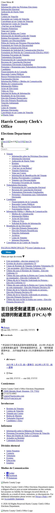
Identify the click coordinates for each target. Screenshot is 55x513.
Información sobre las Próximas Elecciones (19, 7)
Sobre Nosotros (12, 451)
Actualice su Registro (15, 438)
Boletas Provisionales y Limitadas (15, 38)
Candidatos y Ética (14, 420)
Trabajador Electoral (14, 418)
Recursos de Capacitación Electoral (16, 62)
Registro (4, 14)
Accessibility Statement (14, 499)
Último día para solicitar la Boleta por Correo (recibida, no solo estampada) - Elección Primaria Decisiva (29, 286)
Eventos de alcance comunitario (21, 263)
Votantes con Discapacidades (13, 40)
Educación (10, 460)
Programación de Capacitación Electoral (18, 60)
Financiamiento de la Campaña (14, 72)
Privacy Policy (42, 496)
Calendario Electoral (15, 440)
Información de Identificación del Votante (18, 36)
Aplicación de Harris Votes (12, 12)
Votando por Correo (14, 413)
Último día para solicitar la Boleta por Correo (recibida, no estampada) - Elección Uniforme (29, 276)
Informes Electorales (9, 110)
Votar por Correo (8, 31)
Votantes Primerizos (9, 28)
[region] (27, 343)
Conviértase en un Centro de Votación (17, 21)
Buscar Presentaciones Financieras (15, 76)
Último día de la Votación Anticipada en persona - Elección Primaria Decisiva (27, 296)
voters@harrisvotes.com (14, 396)
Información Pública (9, 86)
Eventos (9, 458)
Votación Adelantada (10, 103)
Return (6, 327)
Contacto (10, 453)
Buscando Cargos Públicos (12, 74)
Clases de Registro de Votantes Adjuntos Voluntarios (30, 266)
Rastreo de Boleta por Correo (13, 33)
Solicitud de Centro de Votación (14, 24)
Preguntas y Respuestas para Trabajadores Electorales (23, 67)
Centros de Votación (9, 16)
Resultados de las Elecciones (13, 96)
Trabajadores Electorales (11, 57)
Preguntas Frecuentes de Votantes (15, 55)
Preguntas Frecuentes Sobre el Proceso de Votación (28, 433)
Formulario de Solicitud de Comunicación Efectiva (22, 50)
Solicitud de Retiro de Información (15, 93)
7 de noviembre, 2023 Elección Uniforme (25, 268)
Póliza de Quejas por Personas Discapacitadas (20, 43)
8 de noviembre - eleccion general (22, 261)
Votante (4, 4)
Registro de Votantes (15, 408)
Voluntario (10, 456)
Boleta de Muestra (14, 416)
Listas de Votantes (8, 108)
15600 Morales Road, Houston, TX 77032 (21, 391)
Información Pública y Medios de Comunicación (21, 81)
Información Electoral (10, 9)
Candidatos (6, 69)
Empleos (10, 463)
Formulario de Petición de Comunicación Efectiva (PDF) (25, 52)
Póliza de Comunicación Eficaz (14, 48)
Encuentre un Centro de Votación (15, 19)
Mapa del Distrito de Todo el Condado (22, 436)
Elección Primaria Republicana (14, 100)
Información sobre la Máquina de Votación (24, 431)
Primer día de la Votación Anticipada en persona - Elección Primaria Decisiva (27, 291)
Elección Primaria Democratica (14, 98)
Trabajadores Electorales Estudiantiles (17, 64)
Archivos (5, 105)
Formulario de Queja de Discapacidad (17, 45)
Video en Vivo (7, 91)
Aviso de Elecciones (9, 88)
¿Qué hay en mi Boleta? (11, 26)
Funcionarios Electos (10, 79)
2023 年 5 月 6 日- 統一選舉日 (20, 364)
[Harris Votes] (7, 115)
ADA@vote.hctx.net (12, 398)
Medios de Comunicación (12, 84)
